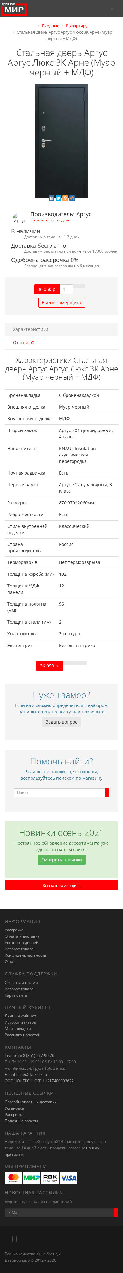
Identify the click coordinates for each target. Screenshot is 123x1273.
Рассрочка (14, 930)
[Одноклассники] (65, 198)
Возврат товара (19, 949)
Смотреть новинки (61, 859)
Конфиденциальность (25, 955)
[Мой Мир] (72, 198)
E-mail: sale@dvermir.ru (26, 1074)
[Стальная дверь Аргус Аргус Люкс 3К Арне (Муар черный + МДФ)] (61, 141)
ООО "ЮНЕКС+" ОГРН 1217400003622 (39, 1081)
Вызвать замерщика (62, 885)
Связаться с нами (21, 982)
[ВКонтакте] (51, 198)
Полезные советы (21, 1121)
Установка (14, 1108)
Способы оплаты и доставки (31, 1102)
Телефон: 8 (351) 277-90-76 (29, 1055)
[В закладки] (76, 286)
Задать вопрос (61, 722)
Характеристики (30, 329)
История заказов (20, 1022)
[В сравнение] (82, 286)
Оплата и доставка (22, 936)
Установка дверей (21, 942)
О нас (10, 961)
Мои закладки (18, 1028)
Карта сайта (16, 995)
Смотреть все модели (50, 219)
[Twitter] (58, 198)
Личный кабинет (20, 1016)
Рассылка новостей (23, 1035)
